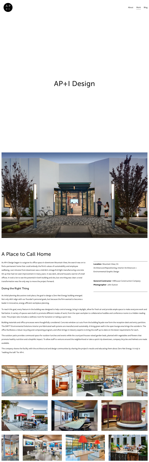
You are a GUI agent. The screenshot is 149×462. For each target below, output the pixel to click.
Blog (145, 7)
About (130, 7)
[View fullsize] (25, 380)
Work (138, 7)
